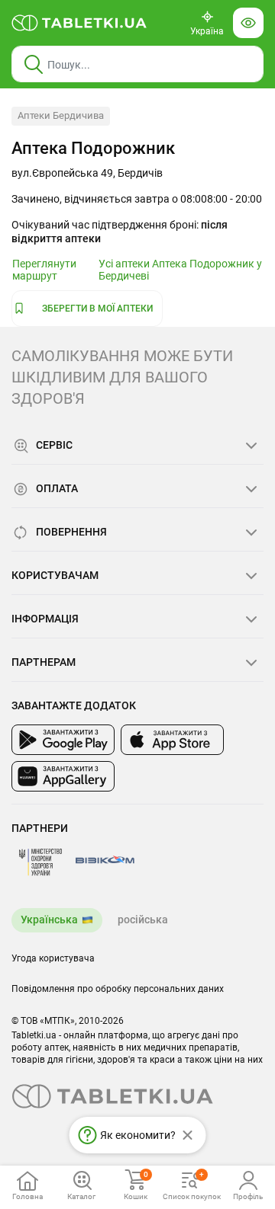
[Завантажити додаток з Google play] (63, 739)
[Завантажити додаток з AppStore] (172, 739)
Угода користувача (53, 958)
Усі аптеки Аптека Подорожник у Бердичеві (180, 269)
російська (143, 919)
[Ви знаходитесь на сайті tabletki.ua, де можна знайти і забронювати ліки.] (79, 23)
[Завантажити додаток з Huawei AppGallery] (63, 776)
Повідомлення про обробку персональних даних (117, 989)
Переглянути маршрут (44, 269)
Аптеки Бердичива (61, 115)
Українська (49, 919)
